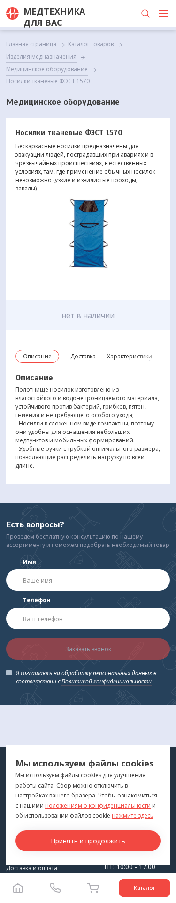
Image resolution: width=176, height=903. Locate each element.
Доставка (83, 356)
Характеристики (129, 356)
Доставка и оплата (31, 868)
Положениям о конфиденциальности (98, 806)
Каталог (144, 888)
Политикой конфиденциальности (106, 681)
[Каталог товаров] (163, 13)
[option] (88, 235)
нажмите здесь (132, 816)
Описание (37, 356)
